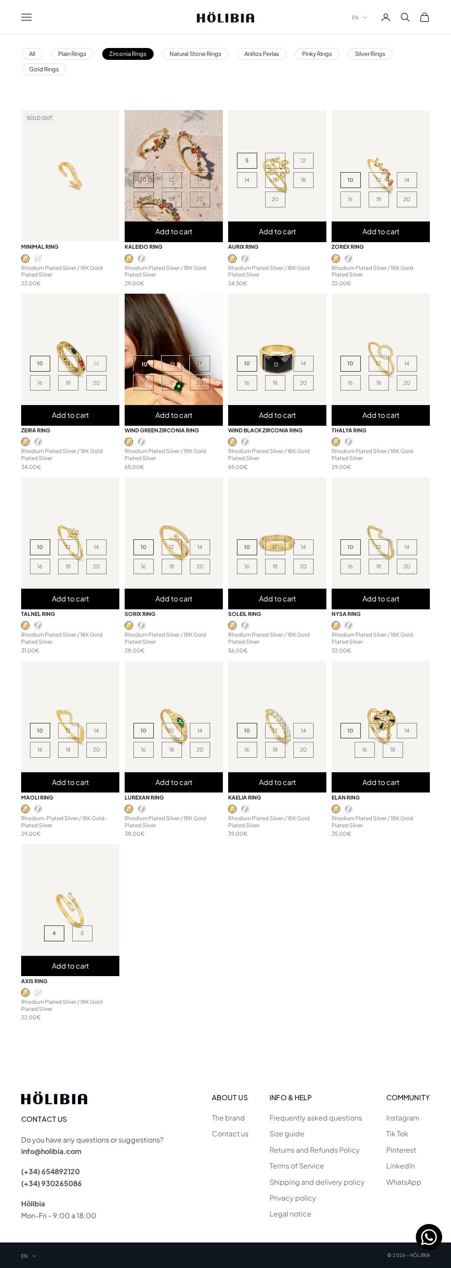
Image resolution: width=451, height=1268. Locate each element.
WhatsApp (403, 1182)
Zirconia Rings (128, 53)
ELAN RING (346, 797)
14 (200, 180)
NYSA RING (346, 614)
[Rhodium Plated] (38, 258)
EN (355, 17)
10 (143, 180)
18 (171, 199)
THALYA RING (349, 430)
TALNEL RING (38, 614)
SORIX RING (140, 614)
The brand (228, 1117)
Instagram (403, 1117)
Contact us (230, 1133)
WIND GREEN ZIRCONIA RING (162, 430)
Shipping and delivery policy (317, 1182)
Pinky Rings (317, 53)
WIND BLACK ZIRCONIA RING (265, 430)
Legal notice (290, 1213)
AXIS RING (34, 981)
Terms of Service (297, 1165)
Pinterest (401, 1149)
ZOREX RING (348, 246)
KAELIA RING (244, 797)
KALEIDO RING (144, 246)
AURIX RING (243, 246)
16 (143, 199)
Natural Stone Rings (196, 53)
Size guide (287, 1133)
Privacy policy (293, 1197)
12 (171, 180)
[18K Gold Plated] (25, 258)
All (32, 53)
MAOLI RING (37, 797)
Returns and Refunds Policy (315, 1149)
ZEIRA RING (35, 430)
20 (199, 199)
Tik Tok (397, 1133)
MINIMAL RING (40, 246)
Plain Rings (72, 53)
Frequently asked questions (316, 1117)
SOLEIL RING (244, 614)
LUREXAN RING (144, 797)
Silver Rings (370, 53)
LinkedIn (400, 1165)
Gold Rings (44, 69)
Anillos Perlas (261, 53)
